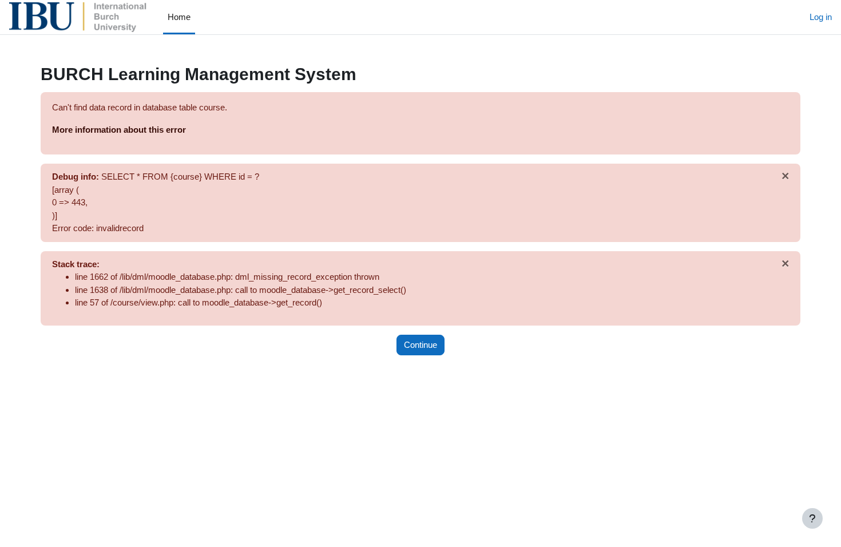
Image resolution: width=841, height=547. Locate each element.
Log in (821, 17)
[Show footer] (812, 518)
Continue (420, 345)
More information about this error (119, 129)
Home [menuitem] (179, 17)
